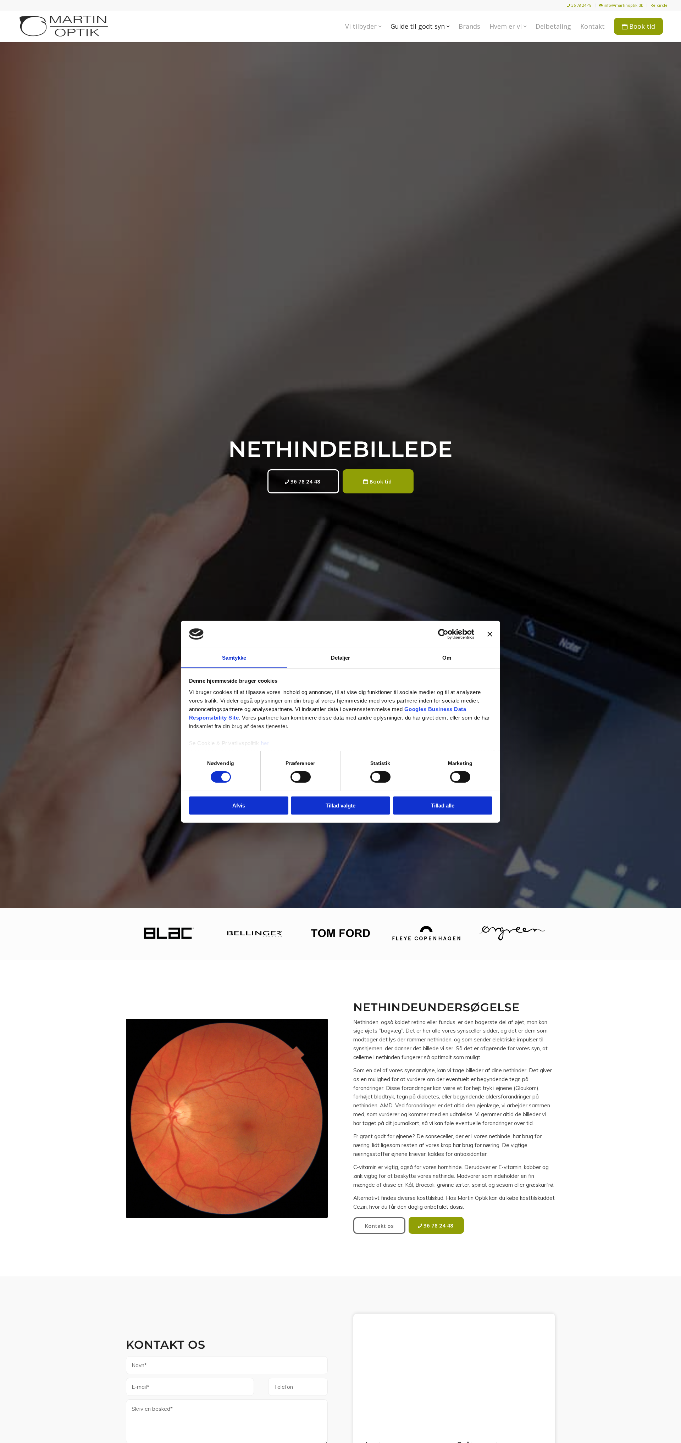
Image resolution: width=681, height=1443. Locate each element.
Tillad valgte (340, 805)
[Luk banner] (489, 634)
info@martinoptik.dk (623, 5)
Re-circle (659, 5)
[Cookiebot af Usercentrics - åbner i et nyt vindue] (443, 634)
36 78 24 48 (581, 5)
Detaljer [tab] (340, 657)
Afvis (238, 805)
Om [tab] (446, 657)
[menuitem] (580, 5)
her (265, 743)
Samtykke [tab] (234, 657)
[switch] (300, 777)
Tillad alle (442, 805)
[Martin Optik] (63, 26)
